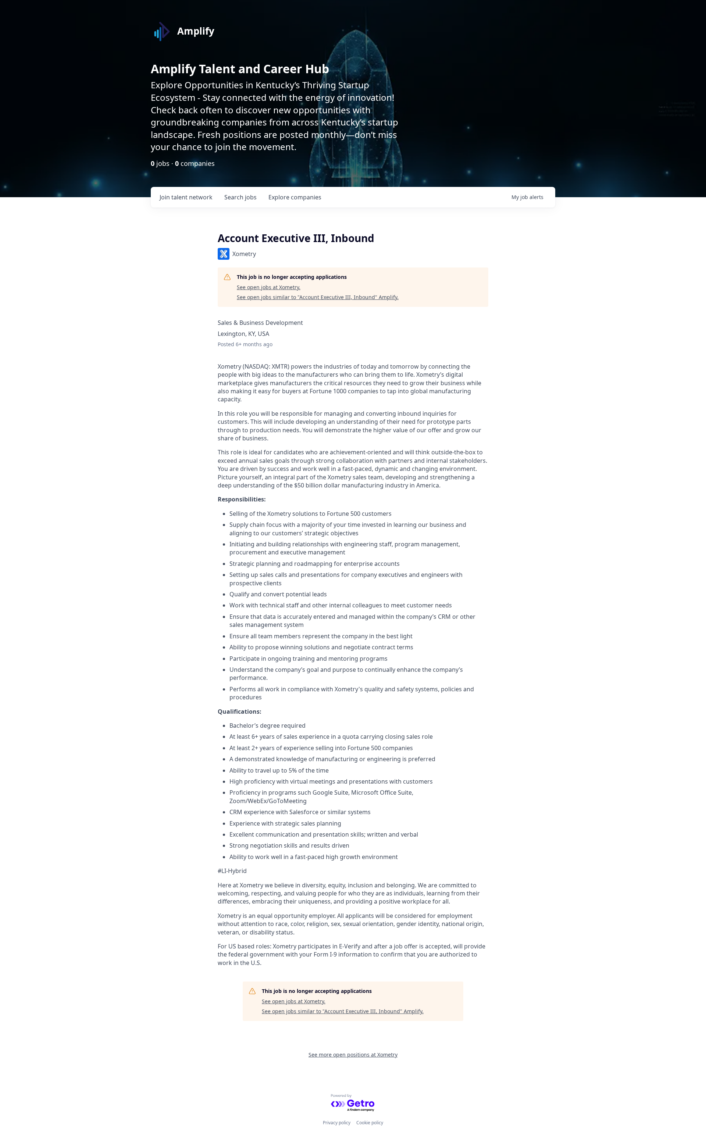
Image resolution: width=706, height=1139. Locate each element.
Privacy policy (336, 1123)
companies (294, 197)
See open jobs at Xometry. (268, 287)
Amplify (195, 31)
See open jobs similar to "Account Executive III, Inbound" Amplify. (318, 297)
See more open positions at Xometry (353, 1054)
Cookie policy (369, 1123)
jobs (240, 197)
